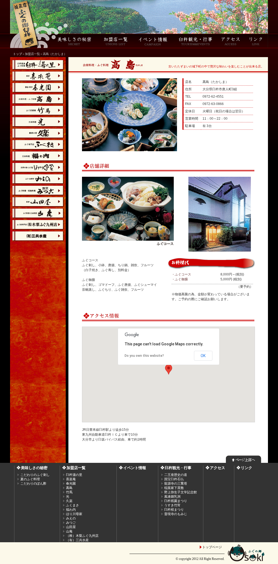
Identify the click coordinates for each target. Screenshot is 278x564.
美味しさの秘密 (34, 468)
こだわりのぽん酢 (33, 483)
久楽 (69, 501)
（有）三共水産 (77, 540)
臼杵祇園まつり (175, 501)
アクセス (217, 468)
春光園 (71, 483)
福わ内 (71, 510)
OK (203, 356)
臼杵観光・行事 (178, 468)
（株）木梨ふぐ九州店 (82, 536)
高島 (69, 488)
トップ (17, 53)
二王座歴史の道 (175, 475)
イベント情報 (134, 468)
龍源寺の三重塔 (175, 483)
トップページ (212, 547)
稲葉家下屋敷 (174, 488)
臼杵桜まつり (174, 510)
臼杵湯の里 (74, 475)
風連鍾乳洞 (172, 496)
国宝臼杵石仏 (174, 479)
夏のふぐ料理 (30, 479)
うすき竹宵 (172, 505)
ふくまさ (72, 505)
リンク (246, 468)
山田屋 (71, 527)
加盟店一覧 (76, 468)
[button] (168, 369)
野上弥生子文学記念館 (180, 492)
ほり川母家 (74, 514)
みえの (71, 518)
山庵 (69, 531)
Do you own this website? (144, 356)
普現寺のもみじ (175, 514)
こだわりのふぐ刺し (35, 475)
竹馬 (69, 492)
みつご (71, 523)
